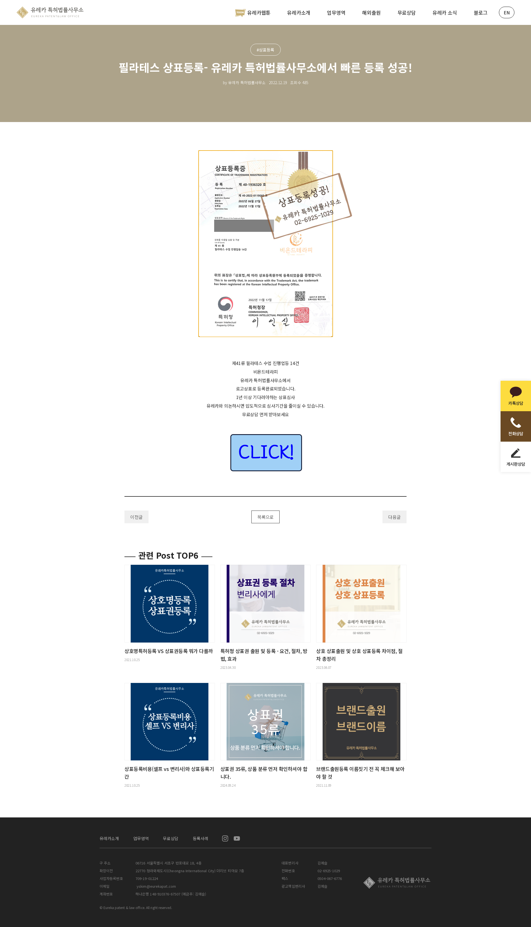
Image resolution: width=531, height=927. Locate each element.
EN (507, 12)
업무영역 (336, 12)
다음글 (394, 517)
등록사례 (200, 838)
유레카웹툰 (258, 12)
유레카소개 (298, 12)
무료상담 (406, 12)
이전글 (136, 517)
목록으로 (265, 517)
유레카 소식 (445, 12)
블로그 (481, 12)
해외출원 (371, 12)
